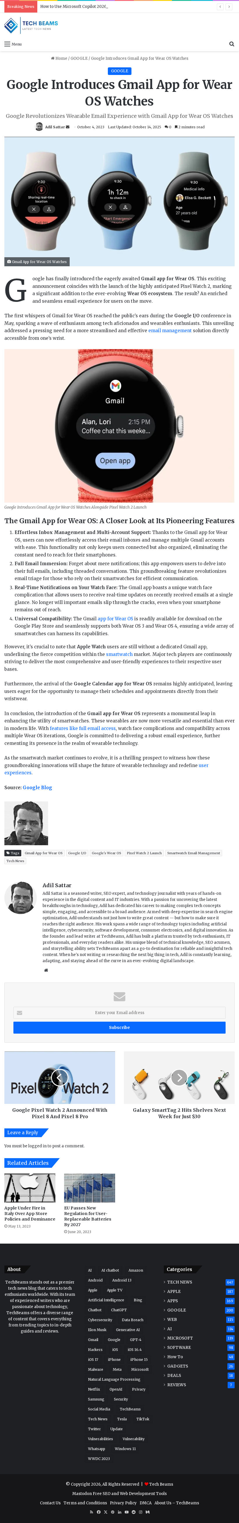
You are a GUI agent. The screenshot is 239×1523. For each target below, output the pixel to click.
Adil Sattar (55, 127)
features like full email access (83, 728)
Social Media (99, 1409)
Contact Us (50, 1503)
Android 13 (121, 1280)
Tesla (122, 1419)
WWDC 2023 (99, 1459)
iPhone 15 (139, 1359)
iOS (115, 1349)
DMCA (146, 1503)
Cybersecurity (100, 1320)
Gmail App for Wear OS (44, 853)
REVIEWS (176, 1384)
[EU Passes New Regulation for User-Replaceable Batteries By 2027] (89, 1188)
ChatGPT (119, 1310)
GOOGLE (79, 58)
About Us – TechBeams (176, 1503)
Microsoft (140, 1369)
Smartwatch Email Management (193, 853)
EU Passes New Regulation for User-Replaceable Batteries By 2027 (87, 1216)
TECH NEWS (179, 1282)
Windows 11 (125, 1449)
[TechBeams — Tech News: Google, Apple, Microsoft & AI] (32, 25)
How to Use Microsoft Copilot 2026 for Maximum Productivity (99, 6)
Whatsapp (96, 1449)
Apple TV (114, 1290)
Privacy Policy (123, 1503)
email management (170, 330)
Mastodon (82, 1493)
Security (121, 1399)
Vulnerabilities (100, 1439)
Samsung (96, 1399)
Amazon (136, 1270)
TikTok (142, 1419)
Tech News (15, 861)
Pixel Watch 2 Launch (144, 853)
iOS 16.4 (135, 1349)
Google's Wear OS (106, 853)
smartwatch (119, 654)
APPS (172, 1300)
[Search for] (232, 43)
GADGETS (177, 1366)
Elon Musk (97, 1330)
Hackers (95, 1349)
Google (114, 1340)
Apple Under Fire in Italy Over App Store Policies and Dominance (29, 1213)
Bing (138, 1300)
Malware (95, 1369)
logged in (37, 1146)
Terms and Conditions (85, 1503)
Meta (117, 1369)
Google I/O (77, 853)
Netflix (94, 1389)
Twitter (94, 1429)
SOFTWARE (179, 1347)
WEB (172, 1319)
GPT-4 (135, 1340)
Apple (92, 1290)
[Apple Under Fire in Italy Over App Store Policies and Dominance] (29, 1188)
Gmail (93, 1340)
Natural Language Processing (114, 1379)
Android (95, 1280)
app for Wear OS (115, 619)
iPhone (114, 1359)
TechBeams (130, 1409)
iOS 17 (93, 1359)
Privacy (138, 1389)
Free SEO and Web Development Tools (130, 1493)
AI (90, 1270)
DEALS (174, 1375)
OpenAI (116, 1389)
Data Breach (132, 1320)
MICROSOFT (180, 1338)
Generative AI (128, 1330)
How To (175, 1356)
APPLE (174, 1291)
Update (116, 1429)
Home (61, 58)
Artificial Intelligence (106, 1300)
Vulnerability (134, 1439)
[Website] (46, 970)
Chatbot (94, 1310)
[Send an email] (67, 127)
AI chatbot (110, 1270)
